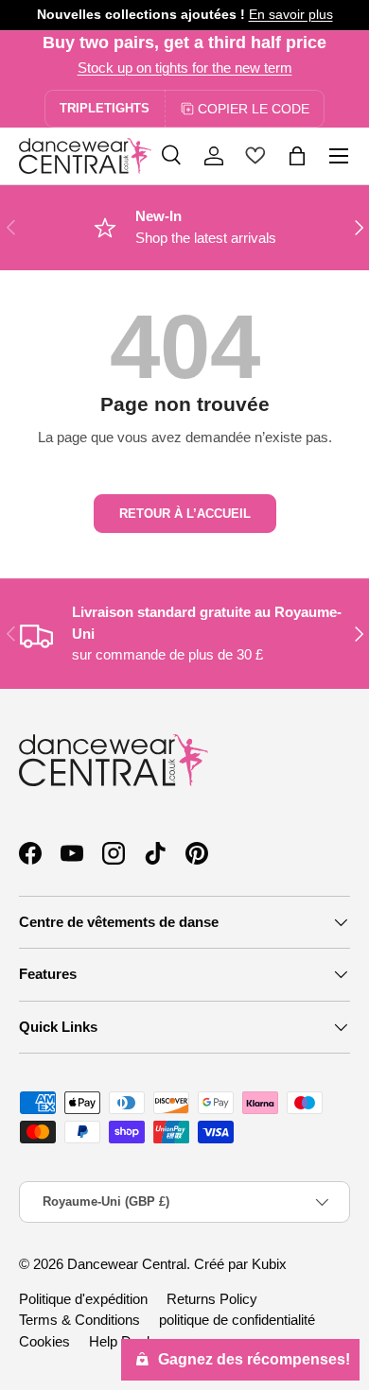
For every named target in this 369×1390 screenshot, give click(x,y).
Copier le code (253, 108)
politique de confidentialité (237, 1320)
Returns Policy (212, 1299)
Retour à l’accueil (185, 513)
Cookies (44, 1341)
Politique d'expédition (83, 1299)
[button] (297, 156)
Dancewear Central (126, 1264)
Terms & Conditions (79, 1320)
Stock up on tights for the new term (185, 68)
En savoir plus (291, 15)
